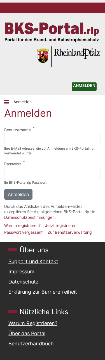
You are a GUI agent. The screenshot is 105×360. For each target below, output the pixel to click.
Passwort (12, 163)
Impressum (21, 271)
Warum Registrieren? (32, 323)
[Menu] (6, 103)
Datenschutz (23, 282)
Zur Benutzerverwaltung (70, 232)
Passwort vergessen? (23, 232)
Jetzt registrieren (60, 225)
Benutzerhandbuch (31, 343)
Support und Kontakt (33, 261)
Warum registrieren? (22, 225)
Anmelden (22, 101)
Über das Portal (26, 333)
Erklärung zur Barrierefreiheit (42, 292)
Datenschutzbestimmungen (29, 217)
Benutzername (17, 129)
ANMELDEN (84, 85)
